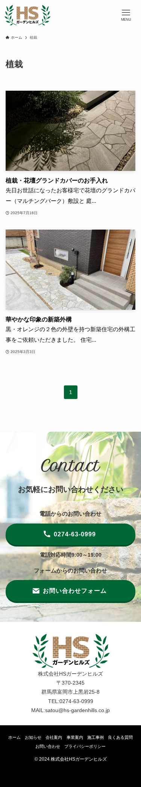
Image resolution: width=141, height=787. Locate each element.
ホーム (14, 737)
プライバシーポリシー (85, 746)
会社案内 (53, 737)
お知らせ (33, 737)
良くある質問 (120, 737)
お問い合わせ (47, 746)
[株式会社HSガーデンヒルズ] (27, 15)
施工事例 (95, 737)
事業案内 (75, 737)
